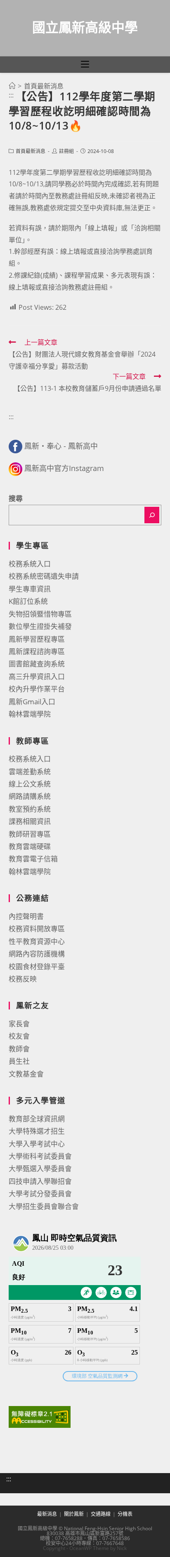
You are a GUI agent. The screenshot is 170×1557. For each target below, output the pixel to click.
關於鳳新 (74, 1514)
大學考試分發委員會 (40, 1193)
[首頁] (12, 85)
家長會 (19, 1023)
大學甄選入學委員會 (40, 1168)
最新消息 (47, 1514)
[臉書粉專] (15, 446)
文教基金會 (26, 1074)
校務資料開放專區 (37, 928)
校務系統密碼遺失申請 (44, 576)
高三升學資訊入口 (37, 676)
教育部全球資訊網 (37, 1118)
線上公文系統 (30, 784)
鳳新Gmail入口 (32, 701)
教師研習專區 (30, 834)
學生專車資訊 (30, 589)
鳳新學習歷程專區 (37, 639)
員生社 (19, 1061)
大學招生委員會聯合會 (44, 1206)
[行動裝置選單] (85, 64)
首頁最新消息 (30, 151)
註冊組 (66, 151)
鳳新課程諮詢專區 (37, 651)
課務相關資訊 (30, 821)
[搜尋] (151, 515)
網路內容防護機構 (37, 953)
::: (11, 95)
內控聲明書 (26, 916)
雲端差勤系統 (30, 771)
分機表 (125, 1514)
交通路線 (101, 1514)
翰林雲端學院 (30, 714)
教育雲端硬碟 (30, 846)
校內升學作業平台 (37, 689)
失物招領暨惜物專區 (40, 614)
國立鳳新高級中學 (85, 27)
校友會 (19, 1036)
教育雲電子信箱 (33, 858)
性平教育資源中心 (37, 941)
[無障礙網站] (40, 1416)
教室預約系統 (30, 809)
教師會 (19, 1048)
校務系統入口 (30, 564)
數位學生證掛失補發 (40, 626)
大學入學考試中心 (37, 1144)
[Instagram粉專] (15, 468)
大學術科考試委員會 (40, 1156)
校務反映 (23, 979)
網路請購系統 (30, 796)
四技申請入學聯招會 (40, 1181)
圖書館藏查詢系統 (37, 663)
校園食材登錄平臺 (37, 966)
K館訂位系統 (28, 601)
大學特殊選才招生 (37, 1131)
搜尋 (16, 498)
